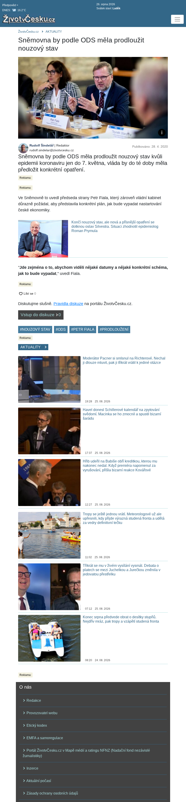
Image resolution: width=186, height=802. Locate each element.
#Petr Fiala (82, 329)
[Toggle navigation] (177, 19)
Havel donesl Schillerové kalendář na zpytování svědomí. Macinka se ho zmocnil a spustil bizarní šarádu (122, 414)
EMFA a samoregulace (44, 738)
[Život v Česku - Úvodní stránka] (29, 19)
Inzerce (32, 768)
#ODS (61, 329)
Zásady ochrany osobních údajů (52, 793)
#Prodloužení (114, 329)
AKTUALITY (54, 31)
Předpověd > (10, 5)
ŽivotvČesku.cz (28, 31)
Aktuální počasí (38, 781)
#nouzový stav (35, 329)
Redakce (33, 700)
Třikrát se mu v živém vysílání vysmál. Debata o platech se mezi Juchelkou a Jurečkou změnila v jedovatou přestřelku (121, 570)
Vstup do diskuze (41, 314)
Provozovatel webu (41, 713)
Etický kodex (36, 725)
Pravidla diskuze (68, 303)
